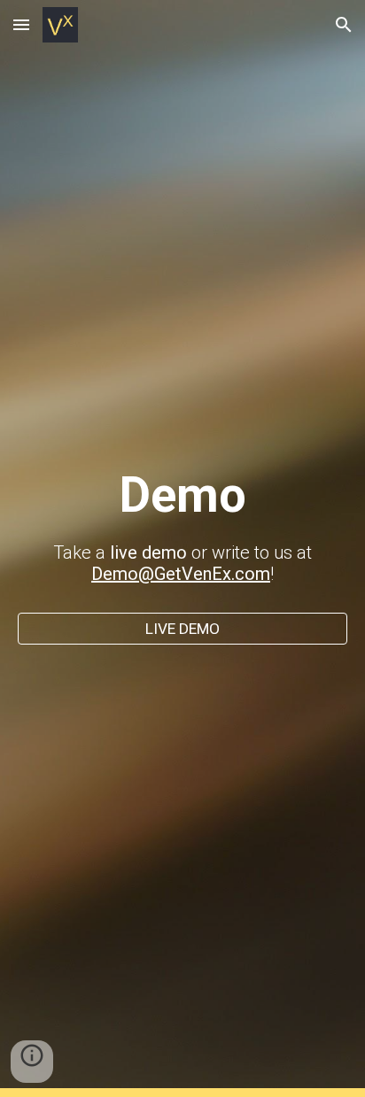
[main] (182, 532)
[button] (21, 24)
